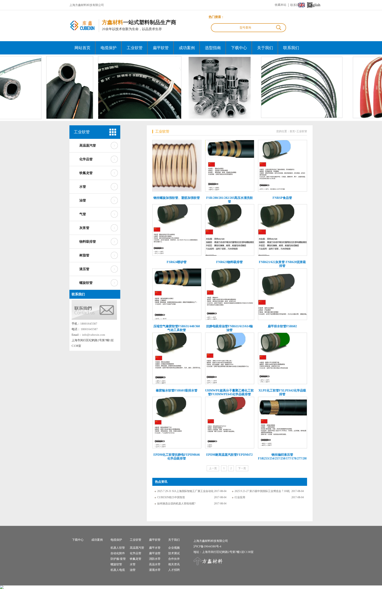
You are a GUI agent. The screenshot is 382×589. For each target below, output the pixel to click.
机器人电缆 (118, 570)
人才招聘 (174, 570)
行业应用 (240, 497)
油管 (82, 200)
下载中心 (239, 48)
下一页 (242, 468)
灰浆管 (84, 228)
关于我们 (265, 48)
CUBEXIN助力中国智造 (171, 497)
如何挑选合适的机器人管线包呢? (176, 503)
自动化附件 (118, 553)
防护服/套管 (118, 558)
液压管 (84, 269)
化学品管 (86, 159)
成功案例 (187, 48)
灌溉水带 (154, 570)
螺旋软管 (86, 283)
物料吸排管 (87, 241)
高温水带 (154, 564)
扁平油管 (154, 553)
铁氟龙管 (86, 173)
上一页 (213, 468)
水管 (82, 186)
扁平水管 (154, 547)
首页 (292, 131)
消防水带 (154, 558)
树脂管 (84, 255)
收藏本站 (280, 4)
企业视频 (174, 547)
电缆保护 (109, 48)
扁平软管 (161, 48)
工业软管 (135, 48)
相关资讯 (174, 564)
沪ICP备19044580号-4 (207, 546)
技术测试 (174, 553)
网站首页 (82, 48)
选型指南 (213, 48)
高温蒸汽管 (87, 145)
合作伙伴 (174, 558)
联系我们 (291, 48)
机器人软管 (118, 547)
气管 (82, 214)
